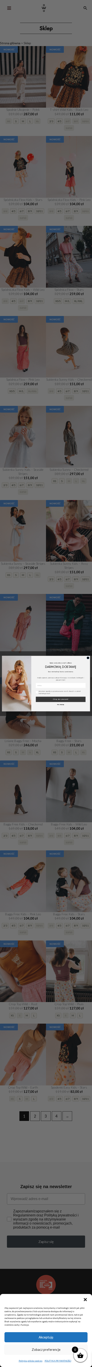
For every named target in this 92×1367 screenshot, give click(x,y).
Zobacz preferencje (46, 1349)
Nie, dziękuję (60, 704)
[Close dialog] (88, 657)
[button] (85, 1299)
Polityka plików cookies (30, 1360)
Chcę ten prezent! (61, 699)
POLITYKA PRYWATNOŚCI (58, 1360)
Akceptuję (46, 1337)
